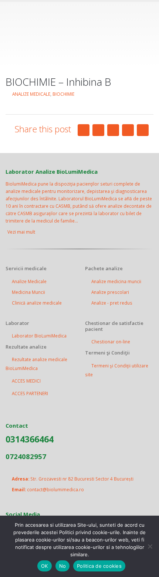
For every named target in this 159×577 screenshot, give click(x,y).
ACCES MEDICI (26, 381)
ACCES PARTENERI (30, 393)
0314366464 (30, 439)
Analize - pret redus (111, 303)
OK (44, 566)
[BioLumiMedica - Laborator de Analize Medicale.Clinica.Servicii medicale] (79, 34)
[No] (149, 546)
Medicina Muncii (28, 292)
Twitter (98, 130)
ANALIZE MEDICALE (31, 94)
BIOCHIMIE (63, 94)
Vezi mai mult (21, 232)
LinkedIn (113, 130)
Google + (128, 130)
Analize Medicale (29, 281)
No (62, 566)
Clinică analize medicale (37, 303)
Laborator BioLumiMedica (39, 336)
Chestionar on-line (110, 341)
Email (143, 130)
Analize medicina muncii (116, 281)
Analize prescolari (110, 292)
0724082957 (26, 456)
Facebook (83, 130)
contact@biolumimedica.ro (55, 489)
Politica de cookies (99, 566)
